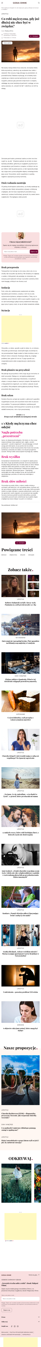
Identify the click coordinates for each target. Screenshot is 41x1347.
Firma (3, 1317)
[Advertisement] (16, 329)
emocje (4, 555)
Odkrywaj (4, 1322)
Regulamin (4, 1332)
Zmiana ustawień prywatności (11, 1334)
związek (31, 555)
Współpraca (26, 1334)
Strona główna (5, 7)
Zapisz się (34, 251)
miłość (23, 555)
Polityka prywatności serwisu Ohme (21, 1332)
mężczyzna (13, 555)
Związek (12, 7)
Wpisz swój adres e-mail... (8, 1295)
